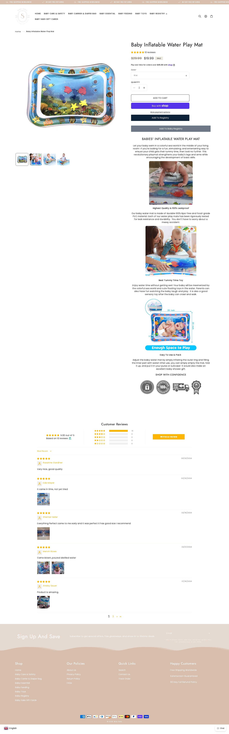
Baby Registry (22, 695)
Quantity (135, 82)
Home (18, 31)
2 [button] (113, 616)
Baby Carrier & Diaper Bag (28, 678)
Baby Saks (118, 721)
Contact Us (124, 674)
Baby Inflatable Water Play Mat (40, 31)
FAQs (69, 682)
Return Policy (73, 678)
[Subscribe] (209, 633)
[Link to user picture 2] (58, 567)
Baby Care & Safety (25, 674)
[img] (43, 458)
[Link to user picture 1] (43, 499)
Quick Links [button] (127, 663)
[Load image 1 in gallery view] (22, 159)
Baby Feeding (22, 687)
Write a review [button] (168, 436)
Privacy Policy (74, 674)
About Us (71, 670)
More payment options (160, 112)
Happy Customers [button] (183, 663)
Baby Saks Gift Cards (26, 700)
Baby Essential (22, 682)
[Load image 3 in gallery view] (49, 159)
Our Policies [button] (76, 663)
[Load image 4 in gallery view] (63, 159)
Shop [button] (19, 663)
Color (133, 69)
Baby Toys (20, 691)
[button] (158, 13)
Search (122, 670)
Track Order (124, 678)
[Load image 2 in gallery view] (36, 159)
